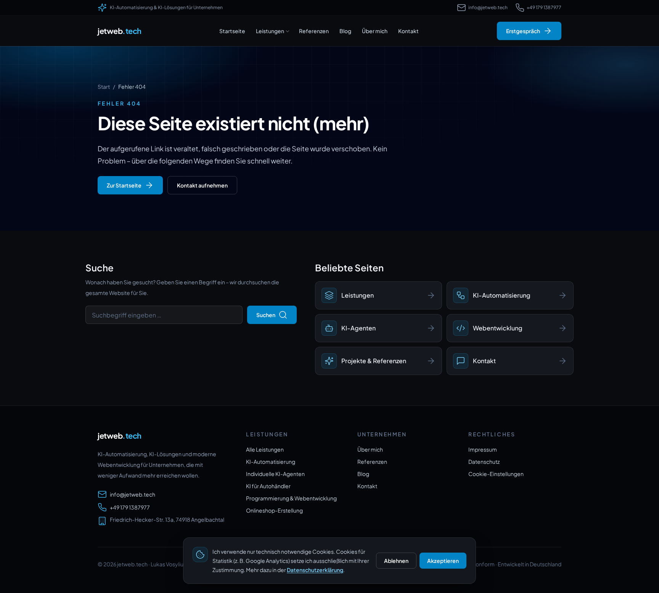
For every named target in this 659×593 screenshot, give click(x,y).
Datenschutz (484, 461)
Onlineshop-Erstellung (274, 510)
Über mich (374, 30)
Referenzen (314, 30)
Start (104, 86)
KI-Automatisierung (270, 461)
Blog (345, 30)
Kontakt (408, 30)
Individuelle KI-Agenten (275, 473)
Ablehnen (396, 560)
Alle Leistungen (265, 449)
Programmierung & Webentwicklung (291, 498)
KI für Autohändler (268, 485)
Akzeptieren (443, 560)
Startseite (232, 30)
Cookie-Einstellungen (496, 473)
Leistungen (270, 30)
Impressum (482, 449)
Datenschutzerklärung (315, 569)
